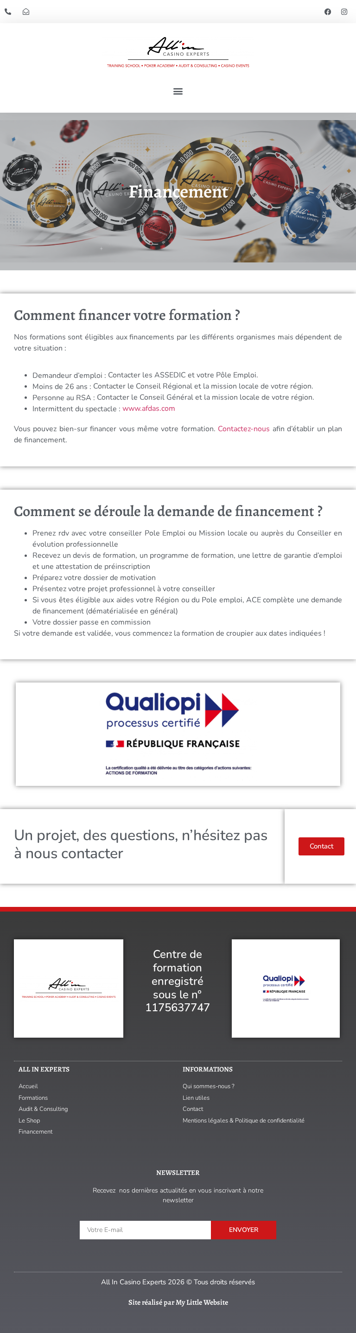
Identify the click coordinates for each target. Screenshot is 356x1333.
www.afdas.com (148, 408)
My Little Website (202, 1302)
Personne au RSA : (63, 398)
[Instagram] (344, 12)
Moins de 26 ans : (61, 386)
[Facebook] (328, 12)
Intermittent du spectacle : (76, 409)
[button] (178, 91)
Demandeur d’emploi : (69, 375)
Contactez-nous (244, 429)
